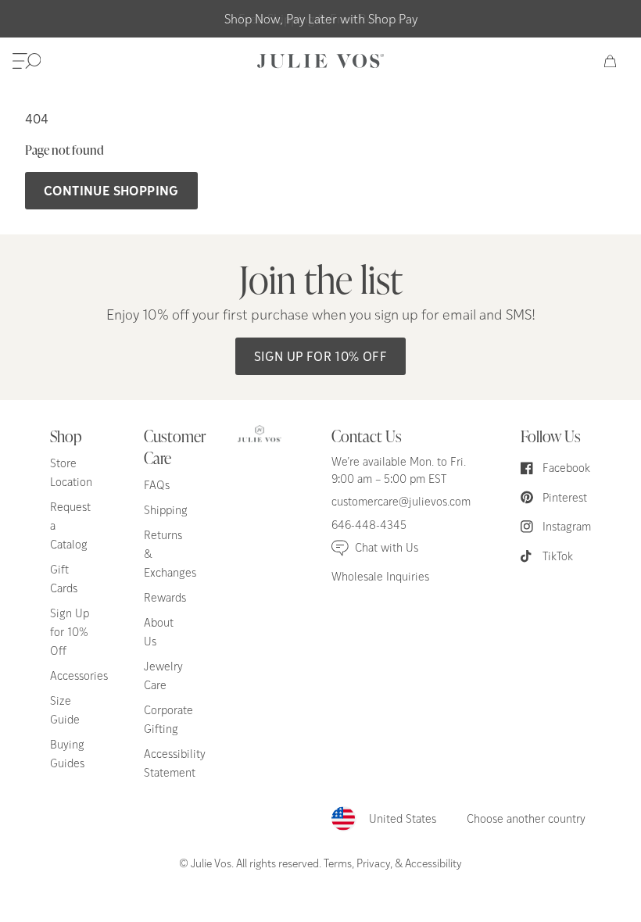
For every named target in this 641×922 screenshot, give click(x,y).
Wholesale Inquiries (380, 576)
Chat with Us (386, 547)
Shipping (166, 509)
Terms (338, 863)
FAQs (157, 484)
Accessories (79, 675)
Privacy (373, 863)
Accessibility (433, 863)
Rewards (165, 597)
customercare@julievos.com (401, 501)
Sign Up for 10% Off (321, 356)
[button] (27, 61)
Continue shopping (111, 190)
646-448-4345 (368, 524)
